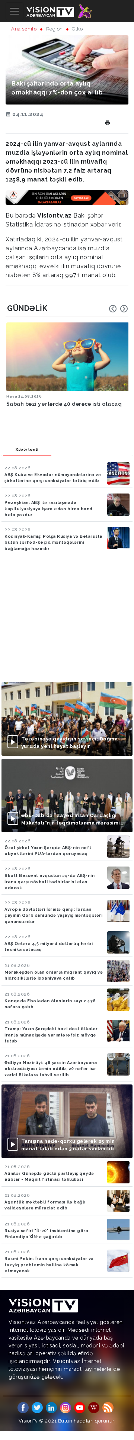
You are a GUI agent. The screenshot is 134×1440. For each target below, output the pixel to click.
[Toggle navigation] (14, 11)
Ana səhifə (24, 29)
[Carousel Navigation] (118, 308)
